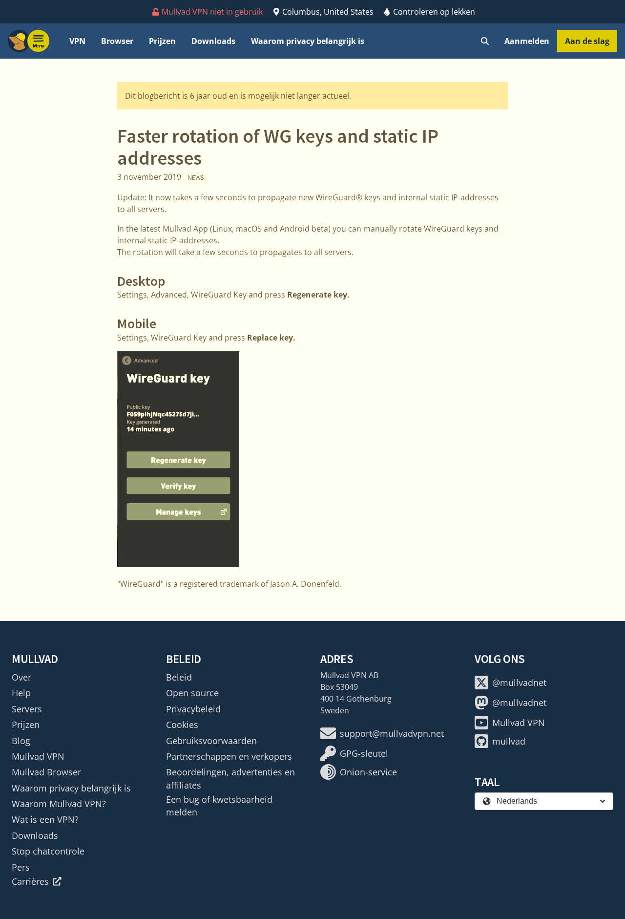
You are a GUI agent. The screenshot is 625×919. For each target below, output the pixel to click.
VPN (77, 41)
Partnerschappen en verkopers (229, 756)
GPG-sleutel (364, 753)
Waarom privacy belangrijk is (307, 41)
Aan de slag (587, 41)
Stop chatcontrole (48, 851)
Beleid (179, 677)
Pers (21, 867)
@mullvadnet (519, 682)
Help (21, 693)
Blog (21, 741)
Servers (27, 709)
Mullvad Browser (46, 772)
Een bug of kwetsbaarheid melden (219, 805)
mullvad (508, 741)
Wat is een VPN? (45, 819)
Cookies (182, 724)
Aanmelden (526, 41)
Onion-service (368, 772)
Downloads (213, 41)
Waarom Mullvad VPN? (59, 804)
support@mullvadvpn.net (392, 733)
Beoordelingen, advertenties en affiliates (230, 778)
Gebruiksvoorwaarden (211, 741)
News (196, 177)
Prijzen (162, 41)
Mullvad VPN (38, 756)
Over (21, 677)
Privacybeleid (193, 709)
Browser (117, 41)
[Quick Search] (485, 41)
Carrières (30, 881)
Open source (192, 693)
